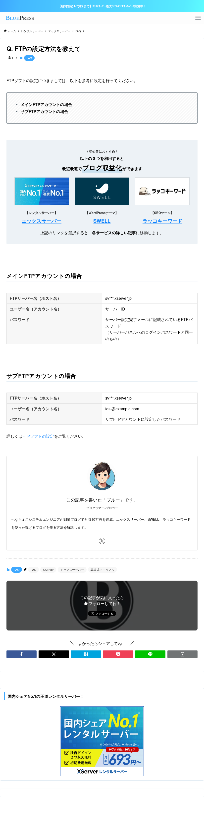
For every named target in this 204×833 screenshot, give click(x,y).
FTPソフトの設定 (38, 436)
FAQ (29, 58)
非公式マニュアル (102, 569)
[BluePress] (19, 18)
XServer (48, 569)
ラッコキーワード (162, 220)
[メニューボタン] (198, 18)
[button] (21, 654)
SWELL (101, 220)
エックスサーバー (41, 220)
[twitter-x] (102, 541)
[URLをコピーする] (182, 654)
